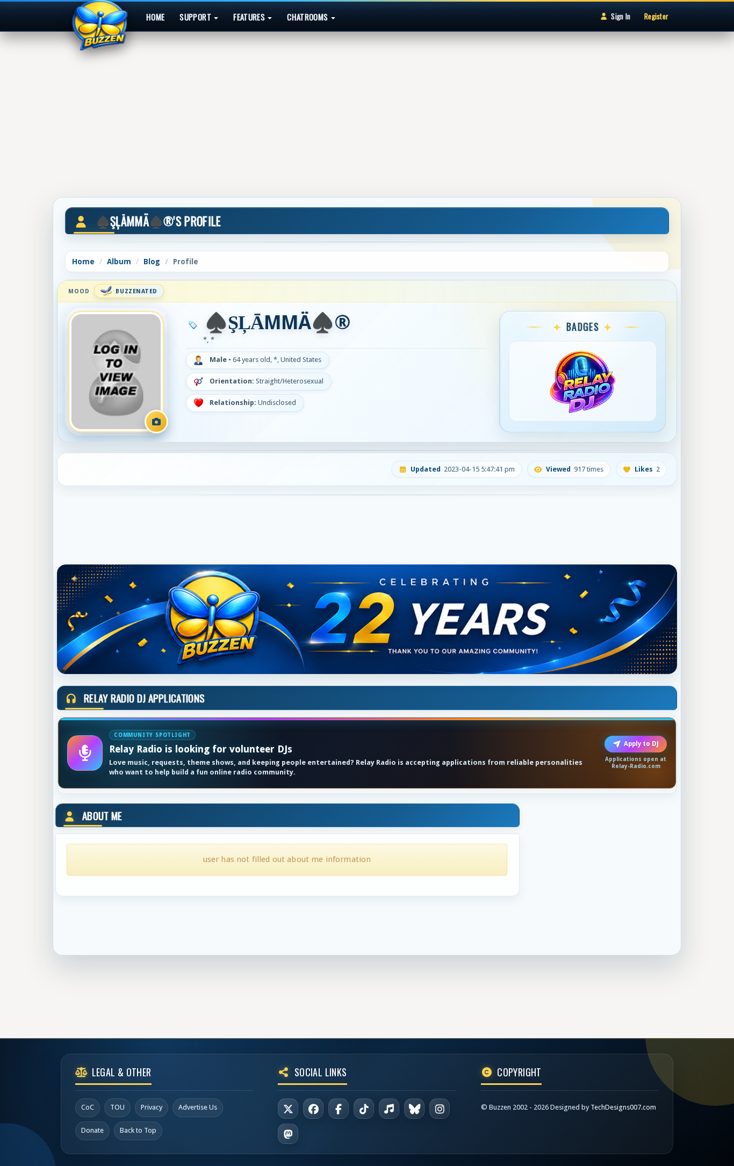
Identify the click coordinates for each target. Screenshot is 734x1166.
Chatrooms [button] (308, 17)
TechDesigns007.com (623, 1107)
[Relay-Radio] (389, 1108)
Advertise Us (197, 1107)
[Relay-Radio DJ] (582, 381)
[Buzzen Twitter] (288, 1108)
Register (656, 16)
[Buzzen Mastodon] (288, 1134)
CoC (87, 1107)
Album (119, 261)
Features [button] (250, 17)
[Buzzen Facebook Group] (338, 1108)
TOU (117, 1107)
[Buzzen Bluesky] (414, 1108)
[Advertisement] (367, 109)
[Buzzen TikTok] (364, 1108)
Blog (151, 261)
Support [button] (196, 17)
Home (155, 17)
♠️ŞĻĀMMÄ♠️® (277, 322)
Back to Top (138, 1130)
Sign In (620, 16)
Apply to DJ (641, 744)
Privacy (151, 1107)
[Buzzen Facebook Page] (313, 1108)
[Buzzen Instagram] (439, 1108)
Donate (92, 1130)
